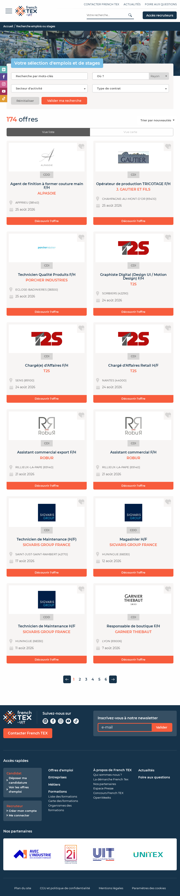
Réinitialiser (25, 100)
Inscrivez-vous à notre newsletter (128, 718)
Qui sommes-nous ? (107, 774)
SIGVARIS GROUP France (46, 545)
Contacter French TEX (101, 4)
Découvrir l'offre (47, 221)
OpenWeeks (102, 797)
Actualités (132, 4)
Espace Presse (103, 788)
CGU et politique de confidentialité (65, 888)
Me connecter (19, 815)
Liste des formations (62, 796)
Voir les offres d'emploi (19, 789)
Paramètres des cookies (149, 888)
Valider (161, 727)
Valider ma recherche (64, 101)
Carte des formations (63, 801)
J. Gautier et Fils (133, 189)
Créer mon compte (23, 810)
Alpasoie (47, 193)
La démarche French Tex (110, 779)
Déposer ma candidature (18, 780)
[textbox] (156, 76)
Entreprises (57, 777)
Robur (47, 458)
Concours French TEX (108, 793)
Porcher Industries (47, 280)
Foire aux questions (161, 4)
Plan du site (22, 888)
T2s (133, 284)
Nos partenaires (104, 784)
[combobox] (131, 76)
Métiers (54, 785)
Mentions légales (111, 888)
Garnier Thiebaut (133, 632)
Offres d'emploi (60, 770)
